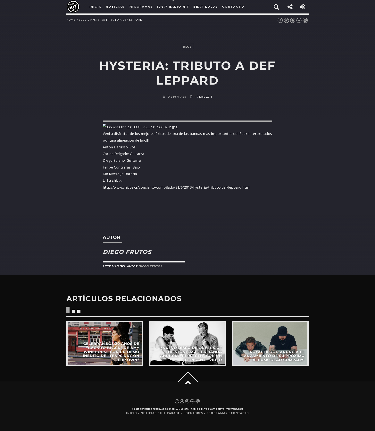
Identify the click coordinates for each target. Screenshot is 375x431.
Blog (83, 19)
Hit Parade (170, 413)
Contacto (240, 413)
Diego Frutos (177, 96)
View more (104, 343)
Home (70, 19)
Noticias (148, 413)
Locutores (193, 413)
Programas (217, 413)
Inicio (131, 413)
